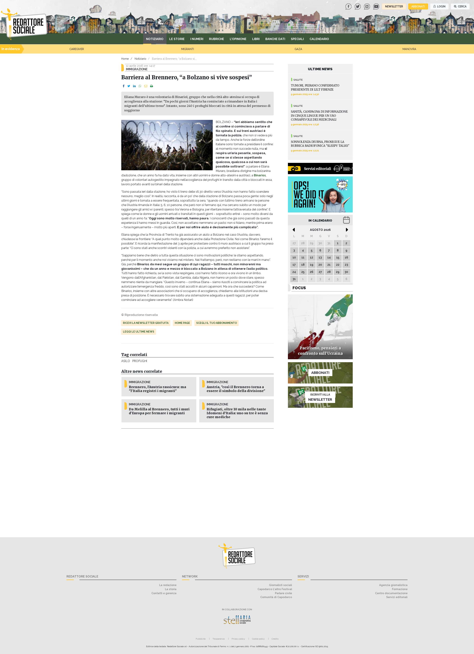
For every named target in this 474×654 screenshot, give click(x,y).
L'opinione (238, 39)
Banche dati (275, 39)
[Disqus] (197, 480)
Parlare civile (283, 593)
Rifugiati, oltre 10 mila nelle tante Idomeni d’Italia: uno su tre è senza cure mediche (237, 413)
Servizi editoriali (397, 597)
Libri (256, 39)
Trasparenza (219, 639)
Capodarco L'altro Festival (275, 589)
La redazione (167, 585)
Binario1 (260, 175)
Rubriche (216, 39)
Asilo (125, 361)
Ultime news (320, 69)
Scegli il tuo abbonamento (216, 322)
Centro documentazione (391, 593)
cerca (461, 6)
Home (125, 58)
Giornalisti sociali (280, 585)
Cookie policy (258, 639)
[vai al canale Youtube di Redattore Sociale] (376, 6)
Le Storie (177, 39)
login (441, 6)
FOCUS (299, 287)
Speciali (297, 39)
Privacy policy (238, 639)
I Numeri (196, 39)
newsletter (394, 6)
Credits (275, 639)
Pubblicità (201, 639)
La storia (170, 589)
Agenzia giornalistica (393, 585)
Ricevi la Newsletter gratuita (145, 322)
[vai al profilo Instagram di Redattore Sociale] (367, 6)
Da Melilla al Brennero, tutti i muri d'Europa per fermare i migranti (159, 411)
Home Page (182, 322)
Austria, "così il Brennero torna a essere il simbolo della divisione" (236, 389)
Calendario (319, 39)
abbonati (418, 6)
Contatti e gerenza (163, 593)
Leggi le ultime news (138, 331)
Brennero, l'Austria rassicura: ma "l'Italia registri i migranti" (157, 389)
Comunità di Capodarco (276, 597)
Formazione (400, 589)
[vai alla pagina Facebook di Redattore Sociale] (349, 6)
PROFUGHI (139, 361)
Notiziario (154, 39)
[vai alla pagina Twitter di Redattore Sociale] (358, 6)
